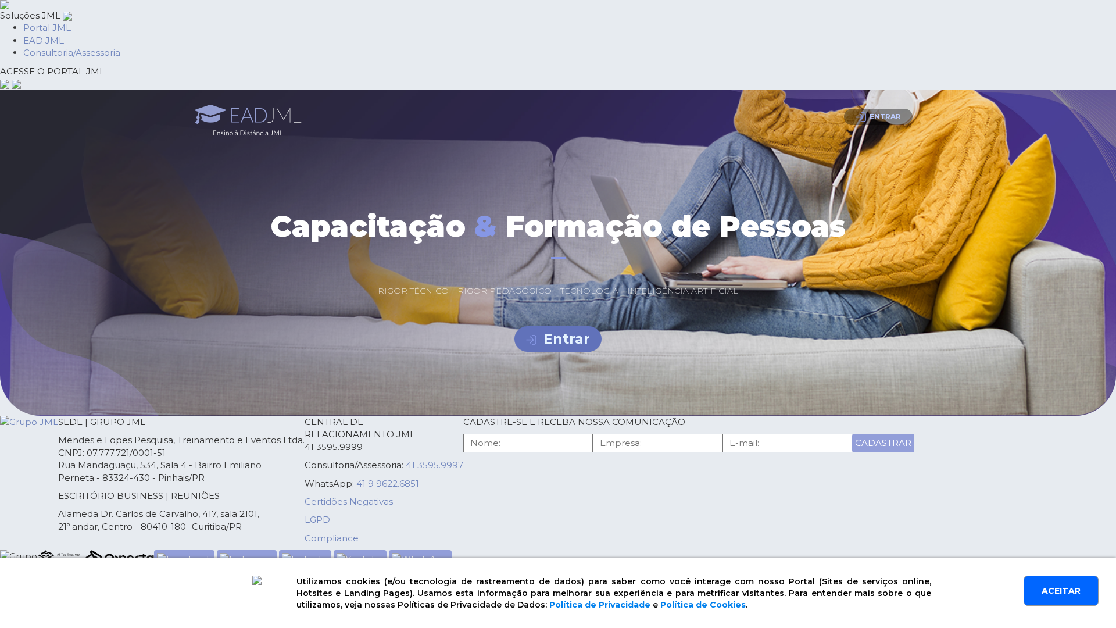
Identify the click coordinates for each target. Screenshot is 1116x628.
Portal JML (47, 27)
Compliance (332, 538)
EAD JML (43, 40)
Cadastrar (883, 442)
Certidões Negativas (349, 501)
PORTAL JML (52, 71)
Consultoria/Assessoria (71, 52)
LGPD (317, 519)
